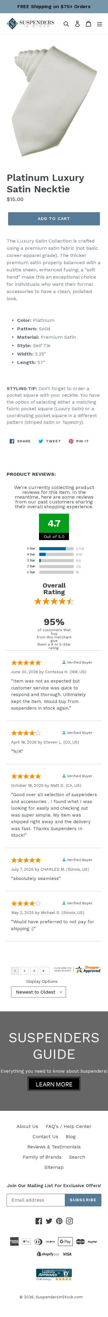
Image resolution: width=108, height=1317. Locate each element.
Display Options (42, 981)
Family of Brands (42, 1157)
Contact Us (45, 1136)
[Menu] (99, 23)
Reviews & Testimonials (54, 1147)
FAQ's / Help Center (69, 1126)
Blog (71, 1136)
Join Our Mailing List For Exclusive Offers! (54, 1185)
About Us (27, 1126)
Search (77, 1157)
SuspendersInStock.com (59, 1297)
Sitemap (54, 1167)
